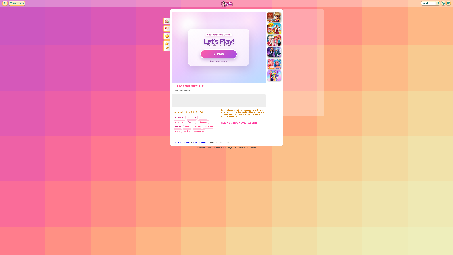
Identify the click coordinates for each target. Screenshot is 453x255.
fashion (191, 122)
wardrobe (209, 127)
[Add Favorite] (167, 36)
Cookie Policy (242, 148)
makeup (203, 118)
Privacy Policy (230, 148)
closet (177, 131)
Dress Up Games (199, 142)
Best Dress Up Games (182, 142)
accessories (199, 131)
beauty (188, 127)
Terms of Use (218, 148)
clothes (197, 127)
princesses (203, 122)
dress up (179, 117)
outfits (187, 131)
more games (167, 47)
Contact (253, 148)
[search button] (438, 3)
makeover (192, 118)
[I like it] (167, 21)
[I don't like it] (167, 28)
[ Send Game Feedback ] (182, 90)
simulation (179, 122)
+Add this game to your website (239, 122)
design (178, 127)
